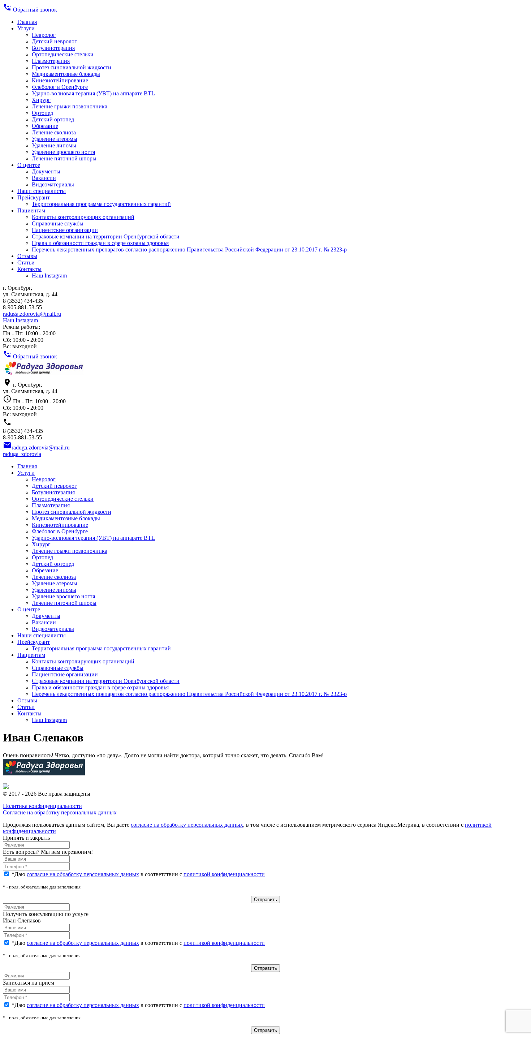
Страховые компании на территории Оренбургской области (106, 236)
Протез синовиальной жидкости (71, 67)
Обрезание (45, 126)
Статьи (26, 262)
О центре (28, 165)
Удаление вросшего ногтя (63, 152)
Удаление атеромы (54, 139)
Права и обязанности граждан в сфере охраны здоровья (100, 243)
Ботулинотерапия (53, 48)
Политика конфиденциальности (42, 806)
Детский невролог (54, 41)
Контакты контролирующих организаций (83, 217)
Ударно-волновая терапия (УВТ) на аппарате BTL (93, 93)
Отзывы (27, 256)
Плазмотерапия (51, 61)
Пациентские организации (65, 230)
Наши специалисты (41, 191)
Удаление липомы (54, 145)
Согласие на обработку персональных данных (60, 812)
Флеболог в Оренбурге (60, 87)
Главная (27, 22)
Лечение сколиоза (54, 132)
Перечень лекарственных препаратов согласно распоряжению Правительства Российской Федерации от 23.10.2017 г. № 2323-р (189, 249)
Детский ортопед (53, 119)
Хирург (41, 100)
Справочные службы (57, 223)
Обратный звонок (30, 10)
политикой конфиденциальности (224, 874)
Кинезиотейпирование (60, 80)
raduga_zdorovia (22, 454)
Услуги (26, 28)
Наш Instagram (49, 275)
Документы (46, 171)
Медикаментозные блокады (66, 74)
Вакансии (44, 178)
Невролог (44, 35)
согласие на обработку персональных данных (187, 825)
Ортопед (42, 113)
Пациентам (31, 210)
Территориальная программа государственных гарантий (101, 204)
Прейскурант (33, 197)
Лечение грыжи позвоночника (69, 106)
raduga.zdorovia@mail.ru (32, 314)
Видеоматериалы (53, 184)
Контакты (29, 269)
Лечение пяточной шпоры (64, 158)
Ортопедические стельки (63, 54)
